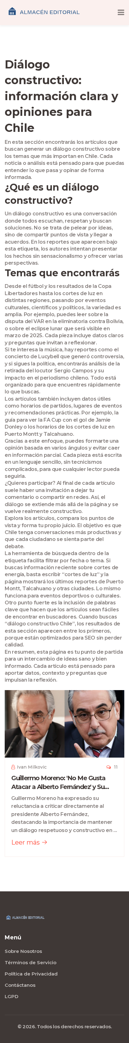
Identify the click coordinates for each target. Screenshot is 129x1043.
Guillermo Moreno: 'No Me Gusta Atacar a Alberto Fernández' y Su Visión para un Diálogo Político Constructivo (58, 782)
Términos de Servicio (30, 962)
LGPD (11, 996)
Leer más (26, 842)
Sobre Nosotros (23, 951)
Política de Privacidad (31, 974)
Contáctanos (20, 985)
